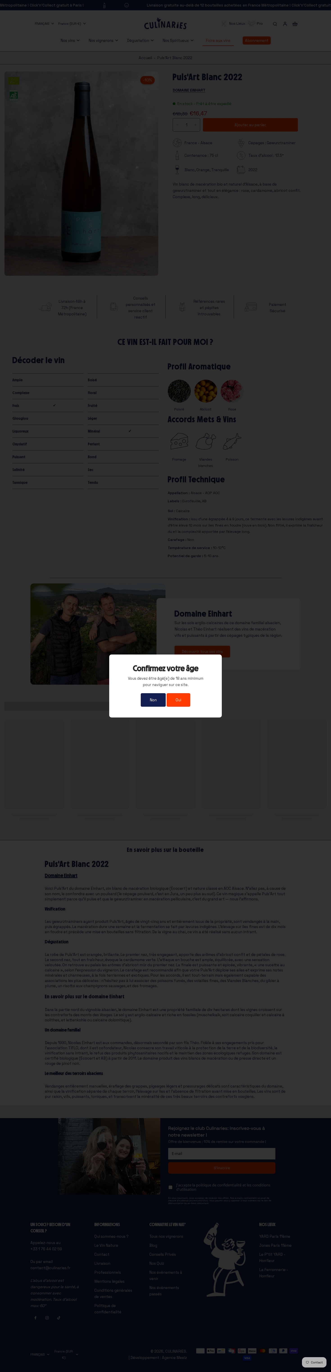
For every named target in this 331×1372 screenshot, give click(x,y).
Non (153, 699)
